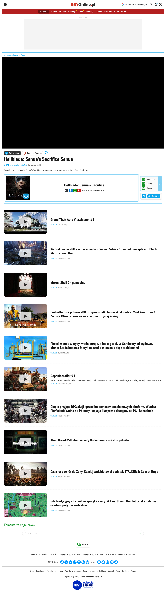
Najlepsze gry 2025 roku (93, 554)
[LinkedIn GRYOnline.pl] (83, 562)
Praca (118, 571)
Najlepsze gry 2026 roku (70, 554)
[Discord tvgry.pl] (112, 562)
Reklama (102, 571)
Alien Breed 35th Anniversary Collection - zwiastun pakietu (83, 442)
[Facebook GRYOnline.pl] (62, 562)
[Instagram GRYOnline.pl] (66, 562)
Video (116, 11)
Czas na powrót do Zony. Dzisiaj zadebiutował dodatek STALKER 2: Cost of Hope (83, 473)
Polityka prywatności (73, 571)
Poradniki (108, 11)
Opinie (99, 11)
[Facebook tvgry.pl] (116, 562)
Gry (64, 11)
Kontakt (125, 571)
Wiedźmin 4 (111, 554)
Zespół (111, 571)
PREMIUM (44, 11)
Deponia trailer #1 (83, 379)
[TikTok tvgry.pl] (103, 562)
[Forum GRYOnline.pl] (87, 562)
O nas (32, 571)
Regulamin (40, 571)
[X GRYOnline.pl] (70, 562)
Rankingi (71, 11)
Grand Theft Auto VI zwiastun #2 (83, 221)
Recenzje (90, 11)
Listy (81, 11)
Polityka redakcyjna (55, 571)
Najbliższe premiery (126, 554)
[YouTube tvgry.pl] (99, 562)
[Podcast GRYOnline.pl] (79, 562)
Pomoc (133, 571)
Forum (124, 11)
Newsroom (56, 11)
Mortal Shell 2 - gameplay (83, 284)
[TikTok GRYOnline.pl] (75, 562)
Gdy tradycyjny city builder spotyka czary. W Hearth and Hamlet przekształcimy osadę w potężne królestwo (83, 505)
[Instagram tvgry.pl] (107, 562)
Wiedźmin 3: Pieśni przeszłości (44, 554)
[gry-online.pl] (83, 4)
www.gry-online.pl (11, 55)
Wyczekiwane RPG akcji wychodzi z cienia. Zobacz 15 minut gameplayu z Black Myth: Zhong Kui (83, 253)
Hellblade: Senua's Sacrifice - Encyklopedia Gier (71, 188)
